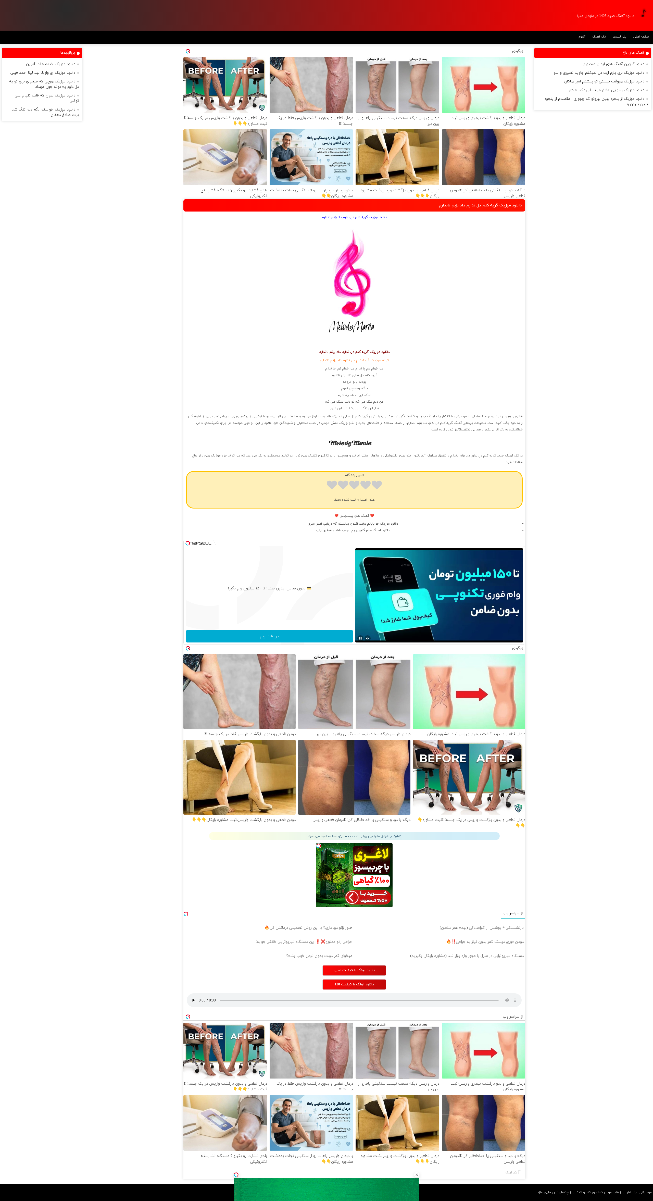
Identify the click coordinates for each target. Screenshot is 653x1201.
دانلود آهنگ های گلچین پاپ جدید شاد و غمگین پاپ (353, 530)
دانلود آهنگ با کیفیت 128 (354, 984)
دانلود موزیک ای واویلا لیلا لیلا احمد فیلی (42, 73)
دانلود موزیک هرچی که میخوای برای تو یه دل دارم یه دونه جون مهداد (44, 84)
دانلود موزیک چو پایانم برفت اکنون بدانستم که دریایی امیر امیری (353, 524)
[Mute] (368, 638)
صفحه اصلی (641, 37)
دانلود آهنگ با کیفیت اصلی (354, 970)
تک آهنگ (599, 37)
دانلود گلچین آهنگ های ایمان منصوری (613, 64)
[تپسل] (236, 1174)
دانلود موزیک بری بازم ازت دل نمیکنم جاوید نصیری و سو (599, 73)
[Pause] (360, 638)
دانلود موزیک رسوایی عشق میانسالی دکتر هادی (606, 90)
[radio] (377, 486)
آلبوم (582, 37)
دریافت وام (269, 636)
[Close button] (416, 1174)
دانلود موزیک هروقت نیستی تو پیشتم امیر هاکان (604, 81)
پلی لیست (619, 37)
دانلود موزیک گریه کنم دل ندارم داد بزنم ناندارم (480, 205)
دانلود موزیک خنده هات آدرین (50, 64)
